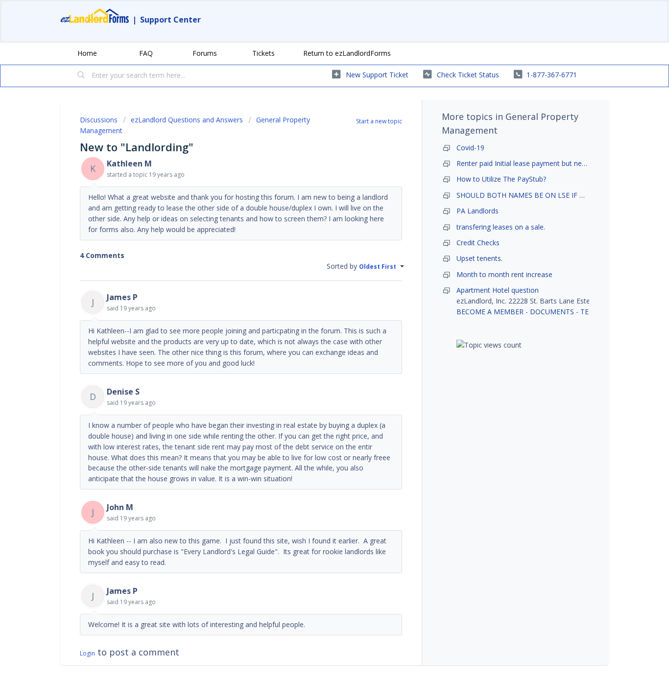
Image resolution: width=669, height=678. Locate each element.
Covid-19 (470, 147)
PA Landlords (477, 210)
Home (87, 53)
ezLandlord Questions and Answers (187, 119)
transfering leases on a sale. (500, 227)
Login (87, 653)
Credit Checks (478, 242)
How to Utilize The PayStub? (501, 179)
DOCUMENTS (552, 311)
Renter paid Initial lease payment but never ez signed (539, 163)
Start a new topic (379, 121)
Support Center (170, 19)
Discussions (99, 119)
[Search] (81, 76)
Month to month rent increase (504, 274)
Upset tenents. (479, 258)
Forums (204, 53)
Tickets (263, 53)
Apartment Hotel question (497, 290)
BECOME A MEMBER (490, 311)
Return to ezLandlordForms (347, 53)
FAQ (146, 53)
